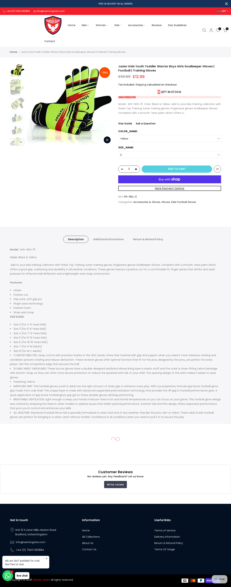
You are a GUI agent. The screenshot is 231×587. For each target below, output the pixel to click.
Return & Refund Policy (148, 239)
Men (84, 25)
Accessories (135, 25)
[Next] (106, 104)
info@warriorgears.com (30, 542)
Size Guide (125, 123)
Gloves (166, 202)
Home (71, 25)
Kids (117, 25)
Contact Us (89, 549)
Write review (115, 484)
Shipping (141, 84)
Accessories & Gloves (146, 202)
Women (101, 25)
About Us (87, 543)
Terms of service (165, 530)
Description (76, 239)
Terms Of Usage (164, 549)
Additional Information (108, 239)
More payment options (169, 188)
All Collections (91, 537)
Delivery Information (167, 537)
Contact (49, 41)
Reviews (157, 25)
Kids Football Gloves (183, 202)
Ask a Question (146, 123)
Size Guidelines (177, 25)
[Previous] (32, 104)
